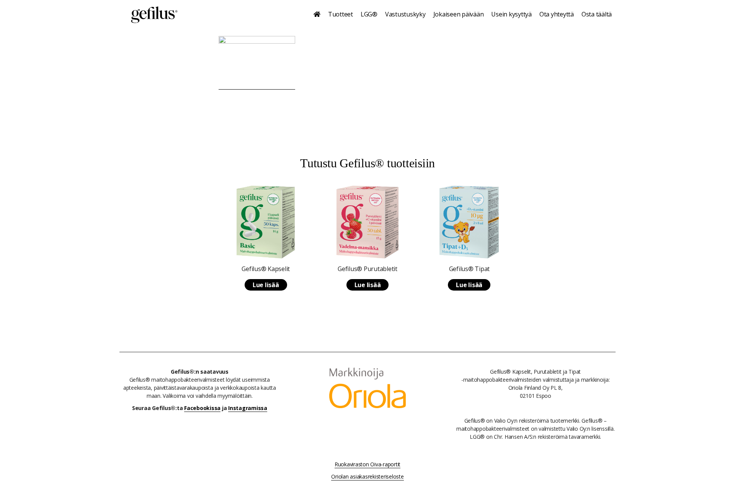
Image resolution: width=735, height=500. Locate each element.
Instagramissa (247, 408)
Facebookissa (202, 408)
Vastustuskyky (405, 14)
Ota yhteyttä (556, 14)
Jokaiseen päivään (458, 14)
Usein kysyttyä (511, 14)
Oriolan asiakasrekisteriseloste (367, 476)
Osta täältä (596, 14)
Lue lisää (266, 285)
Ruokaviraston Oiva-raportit (367, 464)
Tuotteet (340, 14)
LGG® (369, 14)
